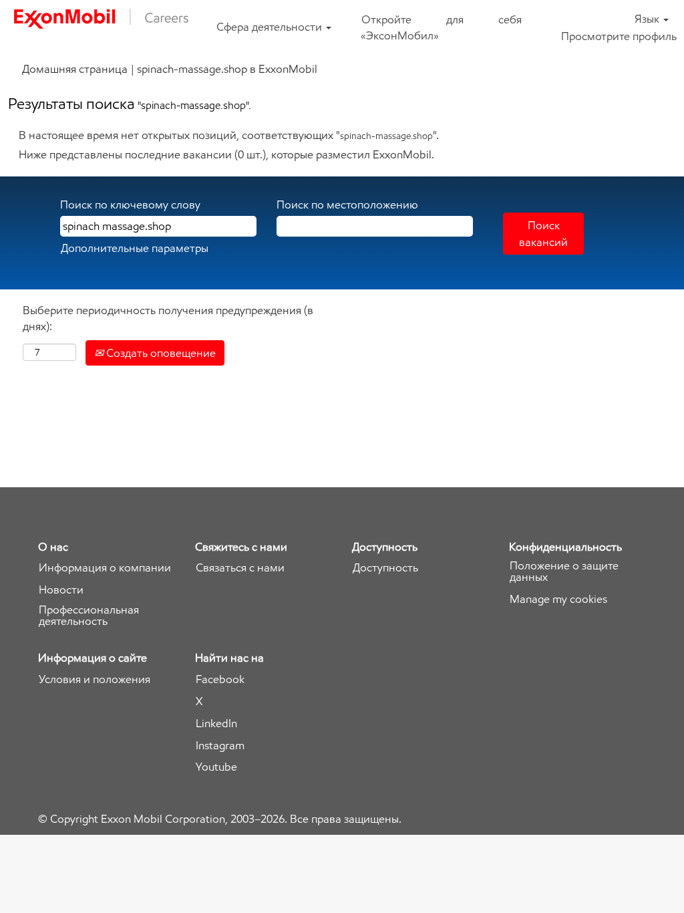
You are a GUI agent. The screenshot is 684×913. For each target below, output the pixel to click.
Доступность (385, 567)
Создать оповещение (160, 353)
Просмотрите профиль (619, 36)
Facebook (220, 679)
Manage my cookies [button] (558, 599)
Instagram (220, 745)
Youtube (216, 767)
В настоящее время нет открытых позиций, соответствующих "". (229, 135)
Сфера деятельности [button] (270, 26)
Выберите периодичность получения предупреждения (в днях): (168, 318)
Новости (61, 589)
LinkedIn (216, 723)
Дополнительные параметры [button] (134, 248)
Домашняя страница (75, 69)
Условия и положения (94, 679)
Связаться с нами (240, 567)
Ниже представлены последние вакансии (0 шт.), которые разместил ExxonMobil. (226, 154)
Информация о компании (105, 567)
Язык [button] (648, 18)
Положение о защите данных (564, 571)
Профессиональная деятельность (89, 616)
